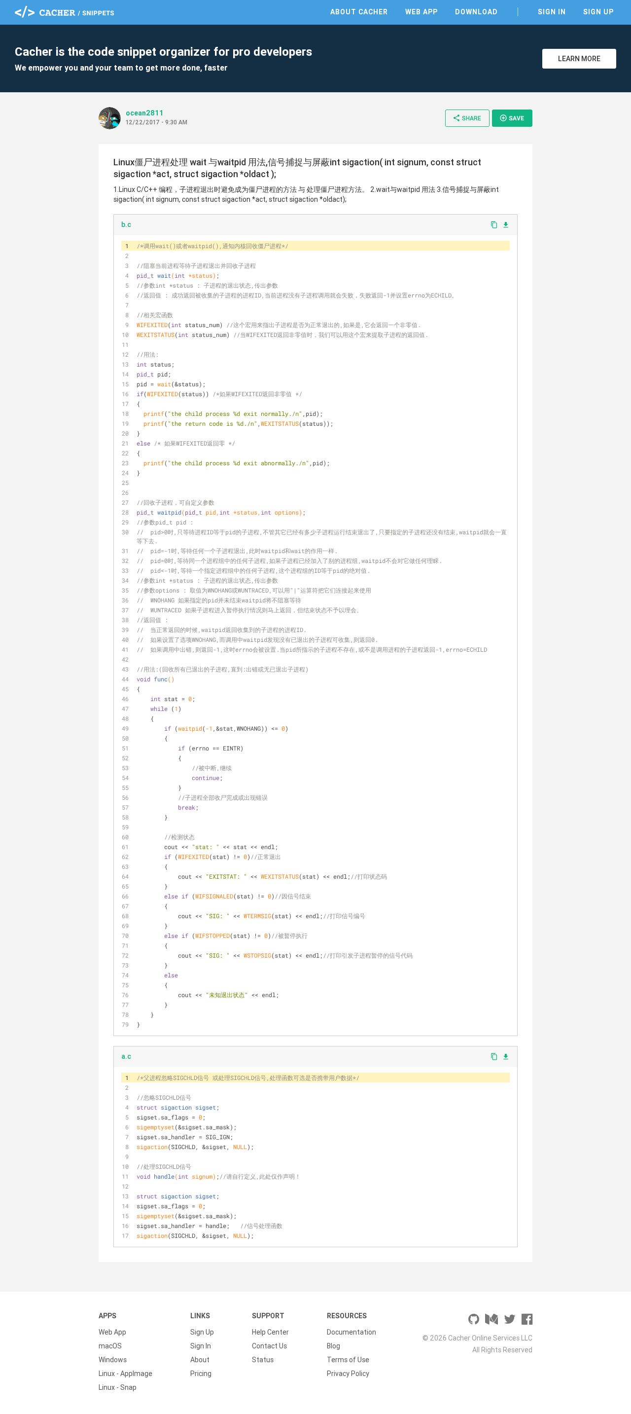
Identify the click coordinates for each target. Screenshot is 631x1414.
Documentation (351, 1332)
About (200, 1359)
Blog (333, 1345)
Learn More (579, 58)
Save (511, 118)
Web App (421, 11)
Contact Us (269, 1345)
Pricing (200, 1373)
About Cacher (359, 11)
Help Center (270, 1332)
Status (263, 1359)
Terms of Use (348, 1359)
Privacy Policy (348, 1373)
